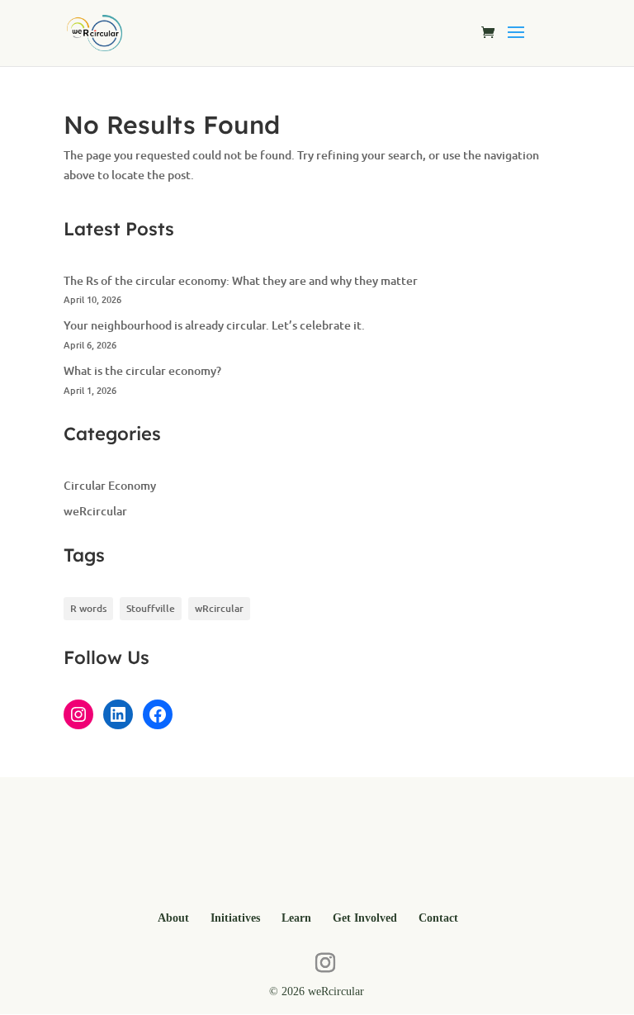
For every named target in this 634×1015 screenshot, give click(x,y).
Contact (438, 918)
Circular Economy (110, 485)
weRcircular (95, 511)
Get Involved (365, 918)
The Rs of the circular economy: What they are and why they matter (241, 280)
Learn (296, 918)
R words (88, 608)
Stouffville (150, 608)
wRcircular (219, 608)
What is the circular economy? (142, 370)
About (173, 918)
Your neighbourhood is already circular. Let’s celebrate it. (214, 325)
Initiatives (235, 918)
